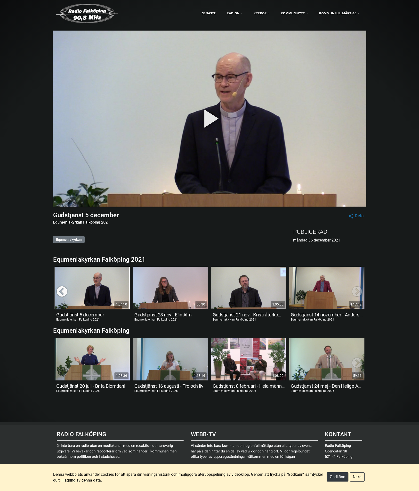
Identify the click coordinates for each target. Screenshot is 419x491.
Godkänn (337, 477)
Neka (357, 477)
